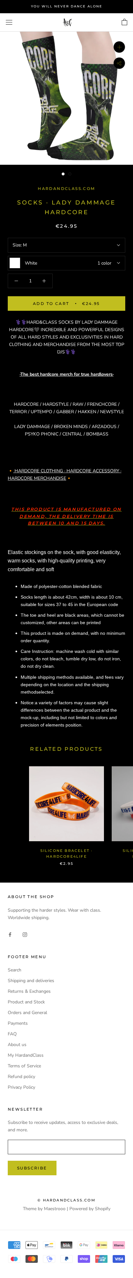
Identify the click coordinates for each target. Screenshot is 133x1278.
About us (17, 1045)
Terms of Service (24, 1066)
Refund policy (21, 1077)
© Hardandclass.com (66, 1200)
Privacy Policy (21, 1087)
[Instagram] (25, 934)
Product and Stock (26, 1002)
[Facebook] (10, 934)
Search (14, 970)
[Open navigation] (9, 22)
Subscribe (32, 1168)
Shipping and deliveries (31, 981)
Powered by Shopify (89, 1209)
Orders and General (27, 1013)
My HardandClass (26, 1055)
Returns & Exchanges (29, 991)
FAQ (12, 1034)
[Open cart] (124, 22)
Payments (18, 1023)
